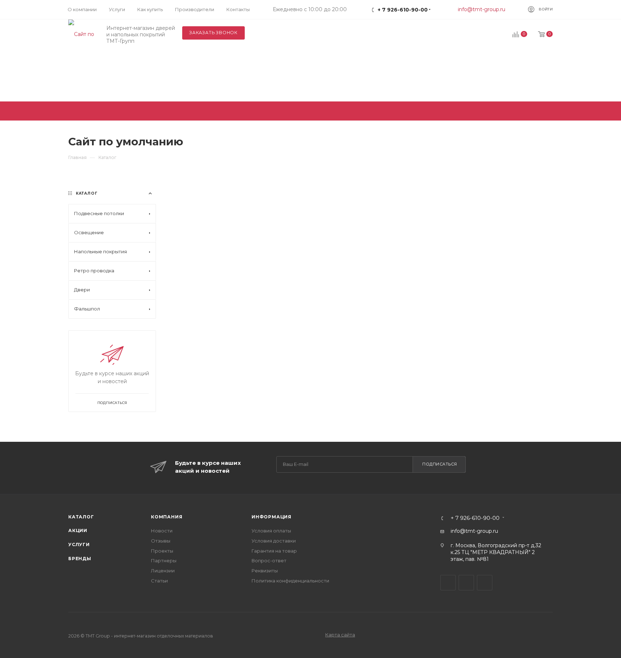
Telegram (448, 582)
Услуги (79, 544)
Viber (466, 582)
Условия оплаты (271, 531)
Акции (77, 530)
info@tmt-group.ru (481, 9)
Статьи (159, 581)
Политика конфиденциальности (290, 581)
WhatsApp (484, 582)
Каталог (81, 516)
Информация (271, 516)
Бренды (79, 558)
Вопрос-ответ (269, 560)
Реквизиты (265, 570)
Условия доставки (274, 541)
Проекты (162, 551)
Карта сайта (340, 634)
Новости (161, 531)
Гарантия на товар (274, 551)
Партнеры (163, 560)
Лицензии (163, 570)
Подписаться (439, 464)
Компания (166, 516)
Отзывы (160, 541)
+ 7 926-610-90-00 (403, 9)
